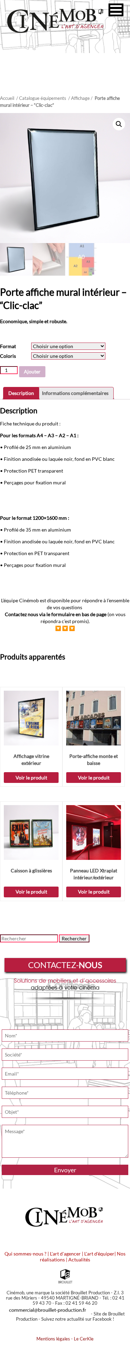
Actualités (79, 1259)
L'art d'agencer (66, 1254)
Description (21, 393)
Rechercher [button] (74, 938)
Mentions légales (53, 1338)
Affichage (80, 98)
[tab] (21, 393)
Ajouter (32, 371)
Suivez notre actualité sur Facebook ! (77, 1319)
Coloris (8, 356)
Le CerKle (84, 1338)
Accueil (7, 98)
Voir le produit (31, 777)
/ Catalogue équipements (41, 98)
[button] (116, 9)
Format (8, 346)
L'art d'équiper (99, 1254)
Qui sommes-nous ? (25, 1254)
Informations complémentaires (75, 393)
